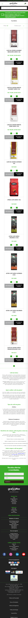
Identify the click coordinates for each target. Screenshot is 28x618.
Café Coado (14, 523)
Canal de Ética (14, 613)
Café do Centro (21, 453)
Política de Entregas (14, 609)
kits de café (14, 454)
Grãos (21, 16)
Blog (14, 545)
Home (6, 16)
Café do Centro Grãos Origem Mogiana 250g (14, 348)
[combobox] (13, 8)
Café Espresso (14, 528)
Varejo (14, 539)
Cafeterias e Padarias (14, 537)
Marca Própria (14, 512)
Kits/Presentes (14, 501)
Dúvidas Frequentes (14, 548)
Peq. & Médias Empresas (14, 534)
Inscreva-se (7, 481)
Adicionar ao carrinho (19, 63)
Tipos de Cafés (16, 16)
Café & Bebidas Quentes (14, 521)
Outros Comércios (14, 538)
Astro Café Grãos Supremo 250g (14, 274)
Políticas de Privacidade (14, 598)
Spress (14, 511)
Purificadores (14, 526)
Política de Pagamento (14, 605)
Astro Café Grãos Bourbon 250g (14, 311)
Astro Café (14, 508)
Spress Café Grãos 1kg (14, 200)
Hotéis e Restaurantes (14, 535)
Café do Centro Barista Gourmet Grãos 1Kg (14, 88)
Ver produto (9, 62)
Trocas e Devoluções (14, 602)
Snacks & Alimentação (14, 522)
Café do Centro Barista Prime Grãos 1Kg (14, 125)
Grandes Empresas (14, 533)
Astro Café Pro (14, 525)
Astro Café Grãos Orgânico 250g (14, 237)
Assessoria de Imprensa (14, 546)
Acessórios (14, 502)
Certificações (14, 549)
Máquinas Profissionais (14, 524)
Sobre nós (14, 544)
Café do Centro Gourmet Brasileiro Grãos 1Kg (14, 51)
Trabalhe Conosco (14, 617)
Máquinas (14, 500)
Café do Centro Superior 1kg (14, 162)
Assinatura (14, 503)
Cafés (10, 16)
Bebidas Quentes (14, 499)
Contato (14, 547)
